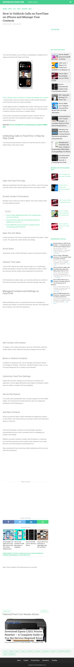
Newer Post (7, 611)
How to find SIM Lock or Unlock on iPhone (31, 543)
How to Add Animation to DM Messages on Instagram (19, 544)
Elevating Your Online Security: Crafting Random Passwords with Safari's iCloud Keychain (61, 134)
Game (5, 654)
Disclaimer (45, 660)
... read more (57, 277)
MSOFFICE (12, 654)
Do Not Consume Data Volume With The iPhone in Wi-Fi (64, 213)
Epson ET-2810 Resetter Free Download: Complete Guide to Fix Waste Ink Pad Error (61, 295)
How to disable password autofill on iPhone (64, 57)
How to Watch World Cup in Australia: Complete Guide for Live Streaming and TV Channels (23, 226)
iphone (11, 651)
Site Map (54, 660)
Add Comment (17, 24)
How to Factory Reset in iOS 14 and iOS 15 (64, 226)
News (23, 651)
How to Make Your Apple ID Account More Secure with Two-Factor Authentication (8, 545)
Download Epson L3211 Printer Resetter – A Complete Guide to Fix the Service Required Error (24, 635)
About (19, 660)
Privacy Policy (35, 660)
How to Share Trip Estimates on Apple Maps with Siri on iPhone (42, 544)
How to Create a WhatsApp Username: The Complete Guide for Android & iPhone (23, 216)
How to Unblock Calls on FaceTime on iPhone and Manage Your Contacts (25, 97)
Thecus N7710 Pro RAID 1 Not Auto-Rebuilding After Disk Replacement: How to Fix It (23, 221)
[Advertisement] (25, 39)
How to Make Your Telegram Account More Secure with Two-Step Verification (60, 108)
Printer (53, 651)
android (37, 651)
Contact (26, 660)
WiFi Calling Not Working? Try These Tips (64, 97)
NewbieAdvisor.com (13, 2)
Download (46, 651)
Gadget (17, 651)
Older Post (44, 611)
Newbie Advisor (33, 2)
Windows (30, 651)
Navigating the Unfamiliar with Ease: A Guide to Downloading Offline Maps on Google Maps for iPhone (61, 147)
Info (5, 651)
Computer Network (63, 651)
